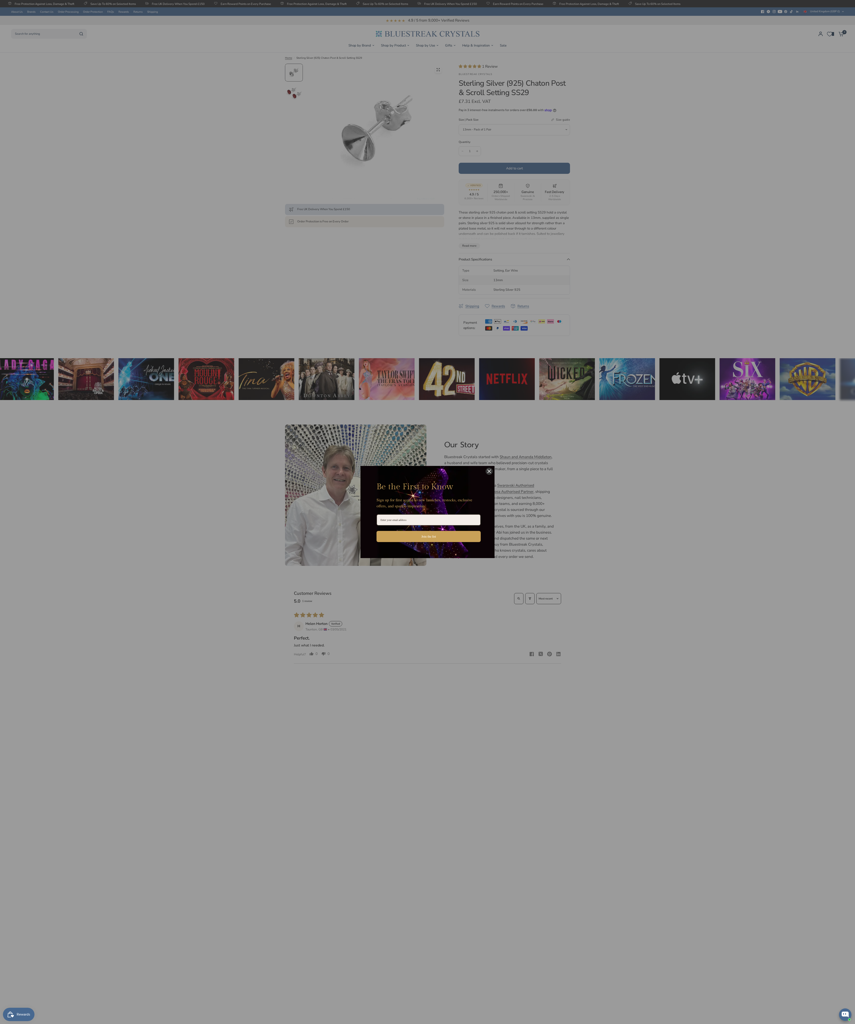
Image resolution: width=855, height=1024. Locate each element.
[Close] (489, 471)
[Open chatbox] (845, 1014)
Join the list (428, 536)
